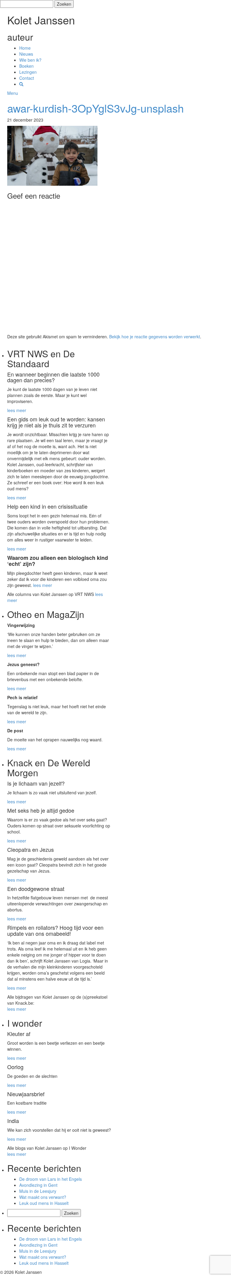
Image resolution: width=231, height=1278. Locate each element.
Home (25, 48)
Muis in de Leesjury (37, 1191)
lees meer (16, 410)
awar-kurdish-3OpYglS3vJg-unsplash (95, 108)
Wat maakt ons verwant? (42, 1197)
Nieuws (26, 54)
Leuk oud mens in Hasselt (44, 1203)
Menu (12, 93)
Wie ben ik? (30, 60)
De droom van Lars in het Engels (50, 1179)
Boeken (26, 66)
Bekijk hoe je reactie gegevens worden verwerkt (154, 336)
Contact (26, 78)
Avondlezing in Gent (38, 1185)
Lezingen (28, 72)
